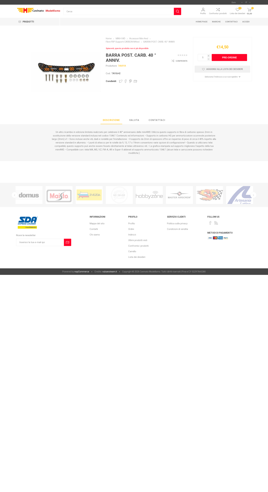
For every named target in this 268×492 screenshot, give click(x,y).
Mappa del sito (97, 223)
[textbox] (118, 11)
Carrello (132, 251)
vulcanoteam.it (109, 271)
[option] (29, 195)
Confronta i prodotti (218, 13)
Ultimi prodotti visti (137, 240)
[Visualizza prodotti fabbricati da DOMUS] (29, 195)
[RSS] (216, 222)
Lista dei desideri (136, 257)
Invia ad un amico (135, 81)
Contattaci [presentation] (157, 120)
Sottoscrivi (67, 242)
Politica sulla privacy (177, 223)
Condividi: (111, 81)
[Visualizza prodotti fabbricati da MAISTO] (59, 195)
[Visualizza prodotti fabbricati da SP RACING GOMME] (209, 195)
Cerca (177, 11)
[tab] (111, 120)
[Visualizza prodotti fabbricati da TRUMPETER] (119, 195)
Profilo (203, 13)
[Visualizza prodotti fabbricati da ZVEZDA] (89, 195)
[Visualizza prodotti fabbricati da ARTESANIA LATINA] (239, 195)
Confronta (182, 61)
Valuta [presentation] (134, 120)
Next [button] (253, 195)
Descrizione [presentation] (111, 120)
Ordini (131, 229)
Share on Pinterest (130, 81)
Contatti (94, 229)
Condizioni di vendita (177, 229)
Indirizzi (132, 234)
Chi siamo (95, 234)
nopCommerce (81, 271)
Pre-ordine (229, 57)
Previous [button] (14, 195)
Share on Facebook (125, 81)
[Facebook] (210, 222)
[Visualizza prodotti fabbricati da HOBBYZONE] (149, 195)
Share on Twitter (120, 81)
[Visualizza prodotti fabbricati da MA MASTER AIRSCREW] (179, 195)
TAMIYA (122, 65)
